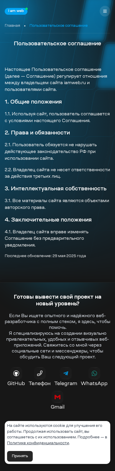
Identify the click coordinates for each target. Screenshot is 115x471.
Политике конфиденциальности (38, 443)
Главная (12, 26)
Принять (20, 456)
